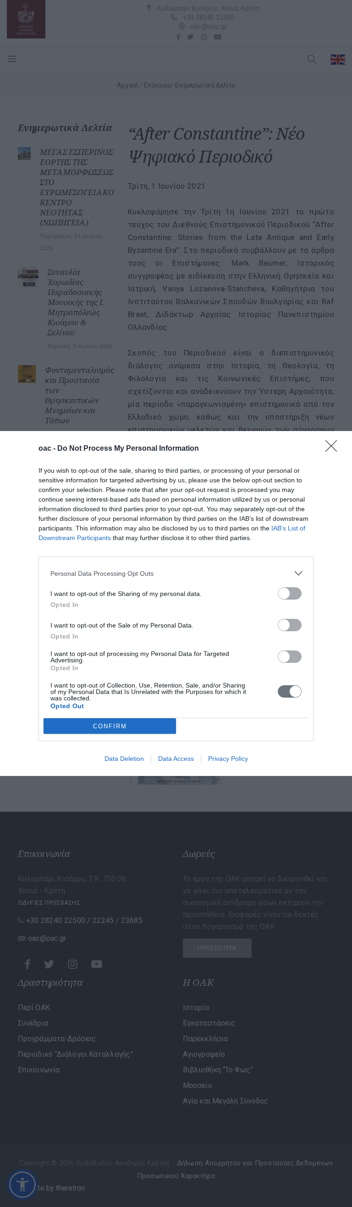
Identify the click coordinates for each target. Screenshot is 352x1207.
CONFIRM (110, 726)
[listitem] (176, 573)
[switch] (290, 593)
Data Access (176, 758)
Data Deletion (124, 758)
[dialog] (176, 603)
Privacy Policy (228, 758)
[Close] (334, 449)
